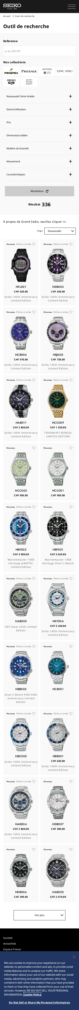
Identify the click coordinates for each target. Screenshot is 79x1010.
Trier (40, 231)
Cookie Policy (32, 994)
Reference (10, 41)
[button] (71, 6)
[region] (39, 980)
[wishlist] (33, 244)
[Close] (74, 956)
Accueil (7, 16)
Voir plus (39, 915)
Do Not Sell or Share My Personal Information (39, 1002)
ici (64, 222)
